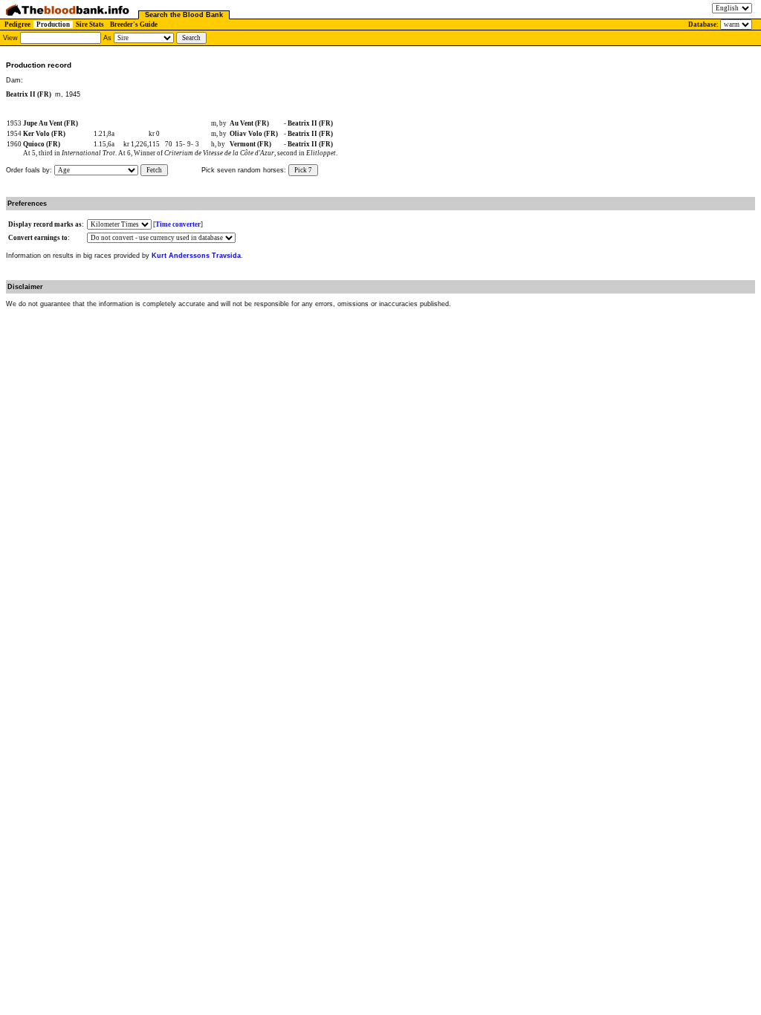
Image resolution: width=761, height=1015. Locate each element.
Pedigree (17, 24)
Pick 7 (303, 170)
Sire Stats (90, 24)
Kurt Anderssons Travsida (196, 255)
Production (53, 24)
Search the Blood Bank (184, 15)
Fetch (154, 170)
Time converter (178, 224)
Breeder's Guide (134, 24)
